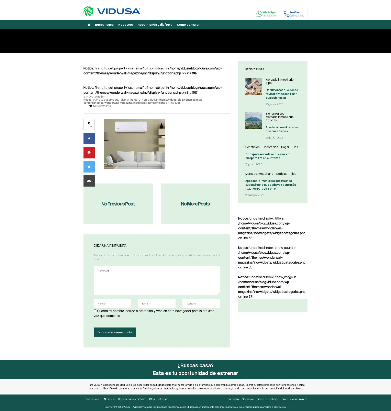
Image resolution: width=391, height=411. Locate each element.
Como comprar (188, 24)
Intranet (163, 399)
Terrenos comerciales (294, 399)
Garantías (248, 399)
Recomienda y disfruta (155, 24)
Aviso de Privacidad (142, 407)
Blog (152, 399)
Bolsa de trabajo (267, 399)
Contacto (233, 399)
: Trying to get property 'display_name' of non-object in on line (143, 101)
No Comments (102, 105)
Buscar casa (104, 24)
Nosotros (125, 24)
